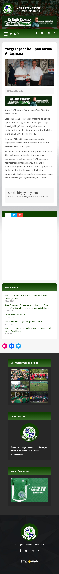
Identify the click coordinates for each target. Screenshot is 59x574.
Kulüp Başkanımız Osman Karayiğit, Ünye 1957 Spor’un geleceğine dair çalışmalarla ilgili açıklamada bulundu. (28, 306)
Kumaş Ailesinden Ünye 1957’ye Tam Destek (23, 321)
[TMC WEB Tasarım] (29, 562)
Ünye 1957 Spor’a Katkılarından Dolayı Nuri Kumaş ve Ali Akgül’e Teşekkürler (28, 329)
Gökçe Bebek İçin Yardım (15, 314)
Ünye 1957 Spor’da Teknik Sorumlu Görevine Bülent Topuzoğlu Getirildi (26, 297)
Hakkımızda (18, 454)
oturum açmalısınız (40, 196)
